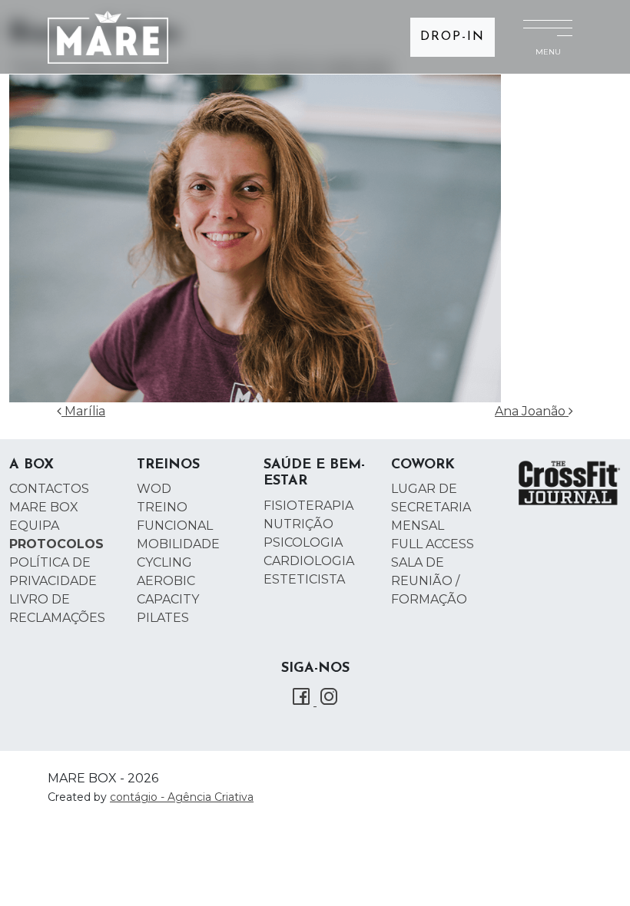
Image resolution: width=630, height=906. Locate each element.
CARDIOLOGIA (309, 561)
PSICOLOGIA (303, 542)
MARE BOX (43, 507)
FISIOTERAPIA (308, 505)
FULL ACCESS (432, 544)
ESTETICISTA (304, 579)
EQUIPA (34, 525)
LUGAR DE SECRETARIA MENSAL (431, 507)
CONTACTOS (49, 488)
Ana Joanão (532, 411)
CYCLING (164, 562)
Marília (83, 411)
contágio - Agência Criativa (182, 797)
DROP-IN (452, 37)
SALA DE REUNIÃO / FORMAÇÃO (429, 581)
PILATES (163, 617)
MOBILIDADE (178, 544)
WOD (154, 488)
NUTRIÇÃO (298, 524)
